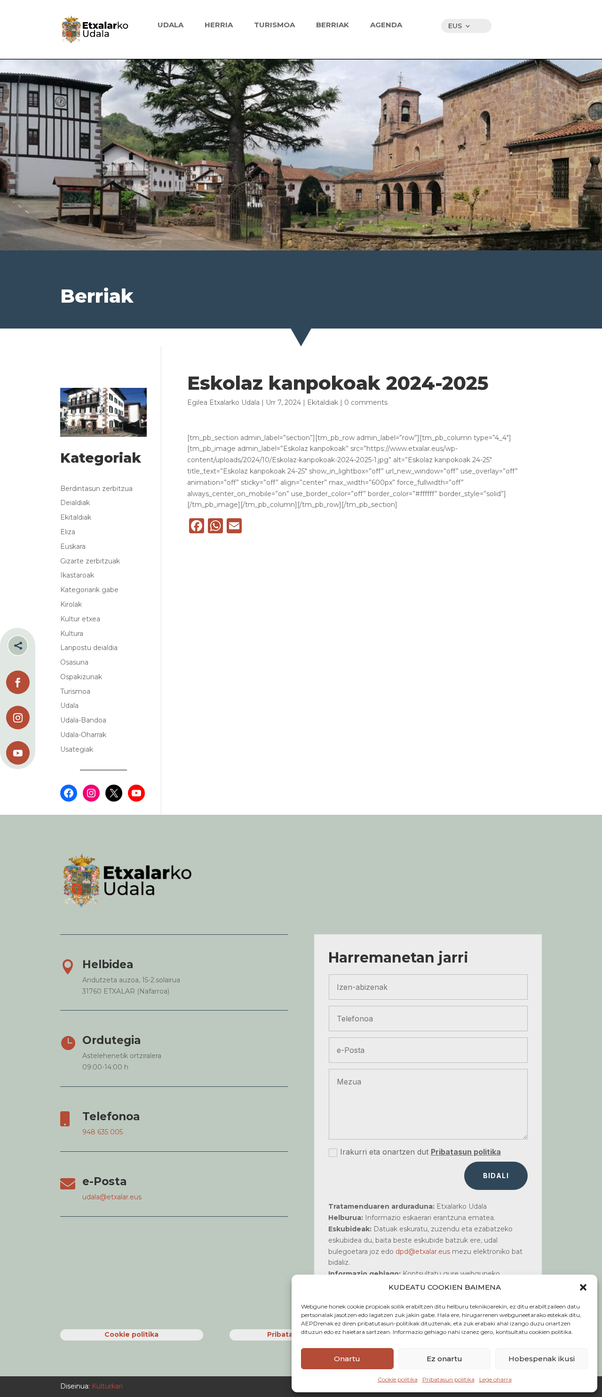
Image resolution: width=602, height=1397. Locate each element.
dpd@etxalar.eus (423, 1251)
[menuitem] (170, 24)
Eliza (67, 532)
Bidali (496, 1176)
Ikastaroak (77, 575)
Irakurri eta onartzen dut (420, 1151)
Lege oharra (495, 1379)
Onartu (347, 1358)
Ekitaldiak (322, 402)
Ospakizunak (81, 677)
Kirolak (71, 604)
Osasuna (74, 662)
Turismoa (75, 691)
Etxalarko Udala (234, 402)
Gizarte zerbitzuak (90, 561)
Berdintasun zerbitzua (96, 488)
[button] (583, 1287)
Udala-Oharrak (83, 735)
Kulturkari (106, 1386)
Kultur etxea (80, 619)
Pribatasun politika (448, 1379)
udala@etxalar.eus (112, 1197)
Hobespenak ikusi (541, 1358)
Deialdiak (75, 502)
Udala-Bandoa (83, 720)
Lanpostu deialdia (89, 647)
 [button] (18, 646)
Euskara (73, 546)
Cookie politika (398, 1379)
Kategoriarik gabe (89, 590)
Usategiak (76, 749)
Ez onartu (444, 1358)
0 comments (366, 402)
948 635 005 (102, 1132)
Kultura (71, 633)
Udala (69, 705)
